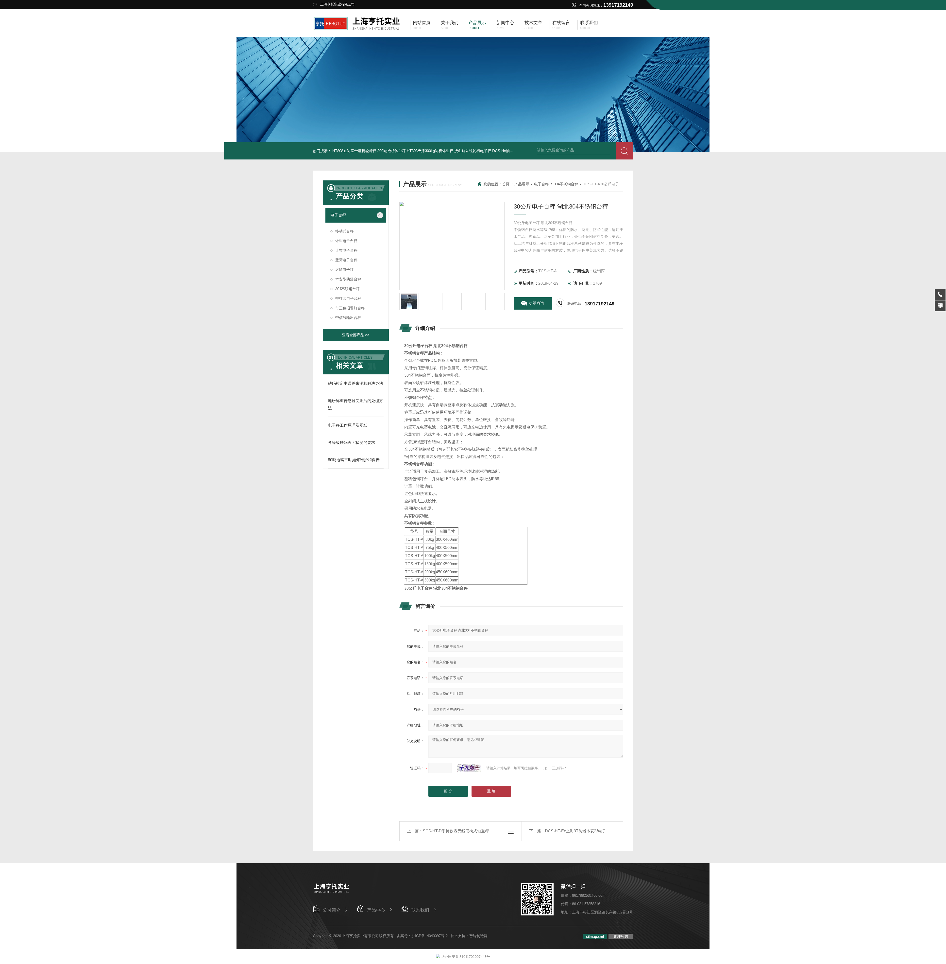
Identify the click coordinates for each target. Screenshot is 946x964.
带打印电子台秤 (348, 298)
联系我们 (420, 910)
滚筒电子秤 (344, 269)
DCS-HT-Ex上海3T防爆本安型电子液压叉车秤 (585, 831)
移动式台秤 (344, 231)
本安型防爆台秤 (348, 279)
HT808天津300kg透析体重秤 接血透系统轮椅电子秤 (449, 151)
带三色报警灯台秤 (350, 308)
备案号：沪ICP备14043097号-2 (422, 936)
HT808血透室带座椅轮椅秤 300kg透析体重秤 (369, 151)
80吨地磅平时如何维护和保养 (354, 460)
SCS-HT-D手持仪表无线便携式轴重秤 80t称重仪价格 (469, 831)
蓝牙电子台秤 (346, 260)
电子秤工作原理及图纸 (347, 425)
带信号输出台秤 (348, 317)
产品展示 (521, 184)
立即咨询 (536, 303)
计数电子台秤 (346, 250)
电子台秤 (338, 215)
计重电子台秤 (346, 241)
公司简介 (331, 910)
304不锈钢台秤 (347, 289)
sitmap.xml (595, 936)
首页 (505, 184)
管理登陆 (620, 936)
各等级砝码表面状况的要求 (351, 442)
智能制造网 (478, 936)
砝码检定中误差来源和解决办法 (355, 383)
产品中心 (376, 910)
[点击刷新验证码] (469, 768)
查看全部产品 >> (356, 335)
